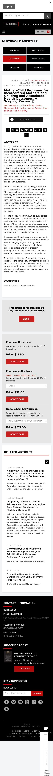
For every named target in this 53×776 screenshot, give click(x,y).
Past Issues (14, 59)
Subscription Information (20, 734)
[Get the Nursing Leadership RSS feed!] (22, 130)
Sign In (26, 319)
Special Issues (38, 59)
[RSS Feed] (34, 702)
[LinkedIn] (20, 702)
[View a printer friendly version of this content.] (17, 130)
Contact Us (9, 610)
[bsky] (13, 702)
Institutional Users (20, 731)
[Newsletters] (7, 708)
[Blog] (40, 703)
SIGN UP (37, 693)
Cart (44, 32)
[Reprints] (8, 130)
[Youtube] (27, 702)
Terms (33, 736)
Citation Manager (27, 119)
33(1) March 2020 (37, 80)
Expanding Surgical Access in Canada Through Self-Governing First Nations (25, 577)
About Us (36, 731)
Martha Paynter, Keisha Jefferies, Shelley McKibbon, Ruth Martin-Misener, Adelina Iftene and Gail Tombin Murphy (26, 108)
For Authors (38, 67)
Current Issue (38, 50)
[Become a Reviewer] (13, 130)
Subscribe (11, 24)
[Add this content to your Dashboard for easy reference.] (26, 130)
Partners (22, 736)
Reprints (11, 736)
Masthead (14, 67)
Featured (14, 50)
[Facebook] (7, 702)
